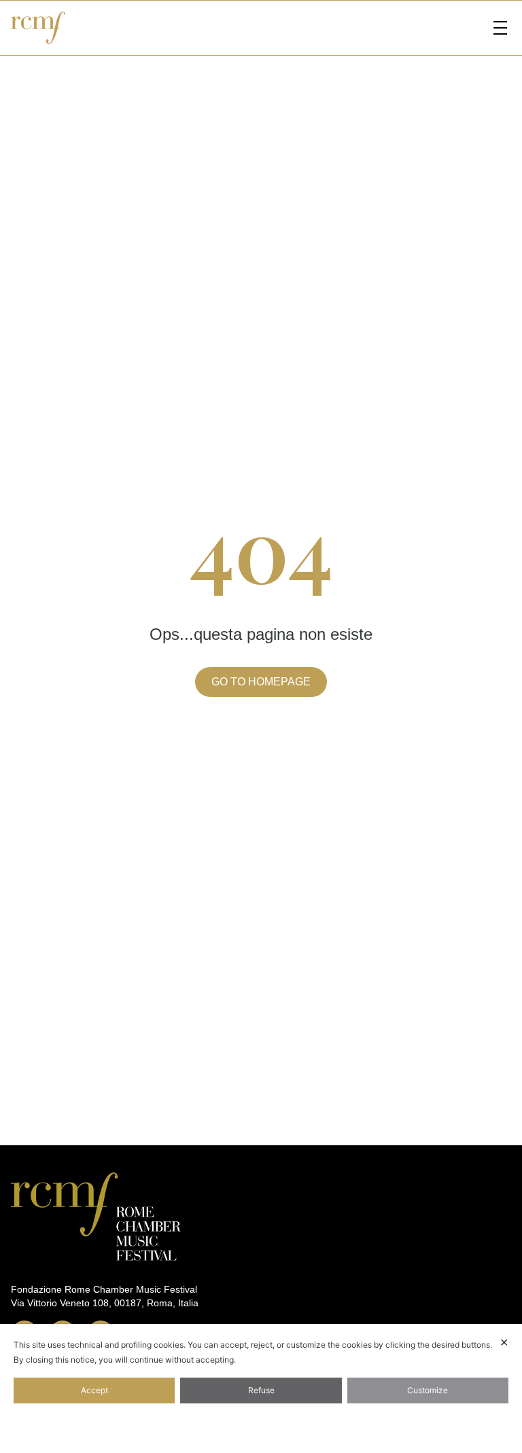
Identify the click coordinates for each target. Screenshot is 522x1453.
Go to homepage (261, 681)
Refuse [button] (261, 1390)
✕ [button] (504, 1342)
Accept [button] (94, 1390)
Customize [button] (427, 1390)
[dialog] (261, 1388)
